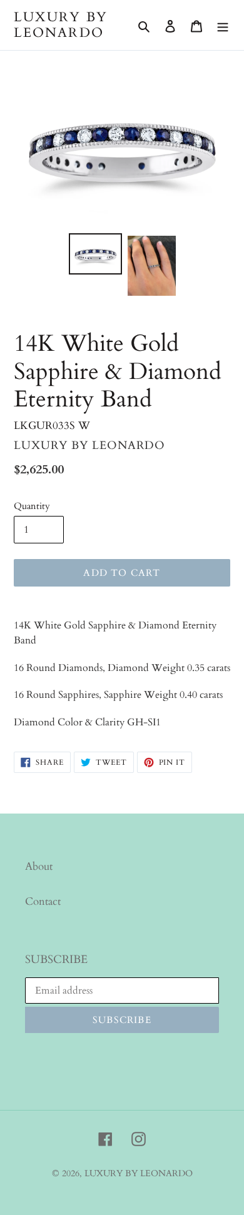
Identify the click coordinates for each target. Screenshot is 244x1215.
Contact (43, 901)
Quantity (32, 506)
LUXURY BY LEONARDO (61, 25)
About (39, 866)
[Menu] (223, 25)
